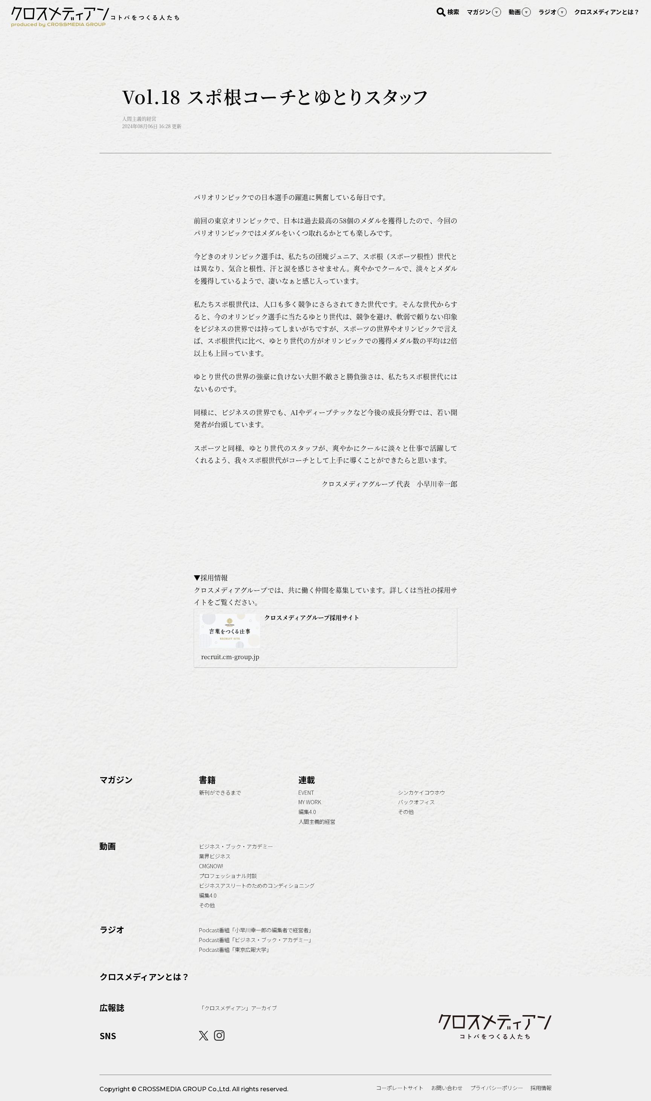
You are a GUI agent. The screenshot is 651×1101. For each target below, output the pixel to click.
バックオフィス (416, 802)
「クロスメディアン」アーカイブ (238, 1008)
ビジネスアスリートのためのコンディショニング (257, 885)
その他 (406, 811)
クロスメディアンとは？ (144, 976)
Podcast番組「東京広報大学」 (235, 949)
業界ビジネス (215, 856)
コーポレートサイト (399, 1088)
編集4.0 (307, 811)
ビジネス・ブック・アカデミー (236, 846)
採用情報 (541, 1088)
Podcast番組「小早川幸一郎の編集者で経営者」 (256, 930)
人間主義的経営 (316, 821)
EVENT (306, 792)
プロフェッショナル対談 (228, 876)
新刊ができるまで (220, 792)
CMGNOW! (211, 866)
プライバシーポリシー (496, 1088)
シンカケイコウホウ (421, 792)
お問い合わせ (447, 1088)
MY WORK (309, 802)
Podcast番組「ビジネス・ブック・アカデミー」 (256, 940)
